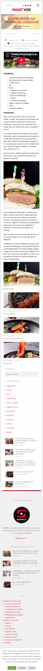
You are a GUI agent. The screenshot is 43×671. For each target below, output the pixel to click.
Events (9, 390)
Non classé (10, 411)
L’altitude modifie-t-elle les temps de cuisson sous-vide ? (25, 452)
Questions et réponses (14, 640)
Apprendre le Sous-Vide (12, 601)
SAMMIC (6, 528)
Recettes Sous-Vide (11, 620)
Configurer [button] (22, 668)
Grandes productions (13, 606)
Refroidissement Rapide (14, 615)
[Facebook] (26, 5)
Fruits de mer (11, 398)
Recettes (28, 40)
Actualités (7, 642)
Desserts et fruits (12, 634)
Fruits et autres (12, 403)
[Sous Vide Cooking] (21, 10)
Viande (8, 623)
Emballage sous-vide (13, 612)
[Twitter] (28, 5)
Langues (10, 5)
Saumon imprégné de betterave (12, 338)
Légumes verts (12, 407)
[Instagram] (23, 5)
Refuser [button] (32, 668)
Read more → (23, 538)
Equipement (11, 386)
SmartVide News (24, 26)
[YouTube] (30, 5)
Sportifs (9, 424)
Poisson (8, 626)
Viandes (35, 40)
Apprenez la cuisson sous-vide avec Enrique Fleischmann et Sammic (25, 463)
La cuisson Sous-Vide (13, 604)
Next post (35, 34)
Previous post (10, 34)
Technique (10, 428)
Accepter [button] (12, 668)
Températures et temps (14, 609)
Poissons (9, 415)
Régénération (10, 618)
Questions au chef (10, 637)
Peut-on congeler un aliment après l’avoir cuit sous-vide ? (26, 441)
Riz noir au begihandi (9, 314)
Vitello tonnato (7, 363)
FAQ (8, 394)
